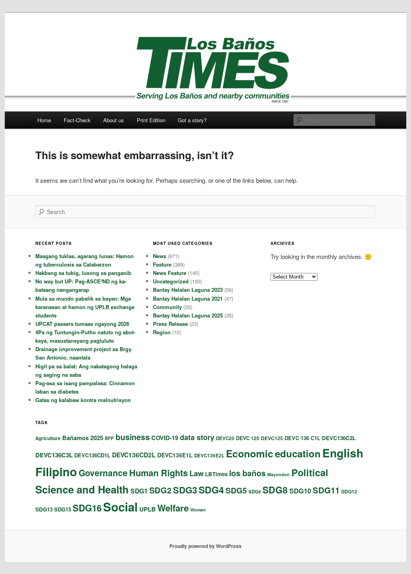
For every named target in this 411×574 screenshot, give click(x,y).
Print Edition (151, 120)
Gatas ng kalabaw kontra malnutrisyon (83, 400)
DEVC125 (272, 438)
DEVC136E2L (209, 455)
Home (44, 120)
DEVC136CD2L (134, 454)
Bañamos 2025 (82, 437)
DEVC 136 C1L (302, 438)
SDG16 (87, 507)
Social (120, 506)
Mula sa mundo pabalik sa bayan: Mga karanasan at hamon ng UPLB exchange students (84, 307)
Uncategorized (171, 281)
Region (162, 332)
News (159, 256)
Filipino (56, 471)
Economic (249, 453)
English (342, 453)
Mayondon (278, 474)
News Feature (169, 273)
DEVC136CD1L (92, 455)
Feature (162, 264)
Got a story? (192, 120)
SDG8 (275, 489)
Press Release (170, 323)
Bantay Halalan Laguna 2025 (188, 315)
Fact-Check (77, 120)
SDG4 (211, 489)
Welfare (173, 507)
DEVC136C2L (339, 438)
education (298, 453)
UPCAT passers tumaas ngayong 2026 (82, 323)
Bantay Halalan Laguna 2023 (188, 289)
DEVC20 (225, 438)
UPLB (147, 509)
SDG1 (139, 490)
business (133, 437)
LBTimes (216, 474)
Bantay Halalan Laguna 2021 (188, 298)
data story (197, 437)
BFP (109, 438)
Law (196, 473)
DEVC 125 (247, 438)
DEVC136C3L (54, 455)
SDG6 (254, 491)
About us (113, 120)
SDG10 (300, 490)
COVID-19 (164, 437)
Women (198, 510)
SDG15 (62, 509)
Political (309, 472)
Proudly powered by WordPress (205, 546)
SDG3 (185, 489)
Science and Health (82, 489)
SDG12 (349, 491)
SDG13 (44, 509)
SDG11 (326, 490)
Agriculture (48, 438)
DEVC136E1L (175, 455)
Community (167, 307)
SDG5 (236, 490)
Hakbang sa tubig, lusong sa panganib (83, 273)
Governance (103, 473)
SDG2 (160, 490)
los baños (247, 473)
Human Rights (158, 473)
